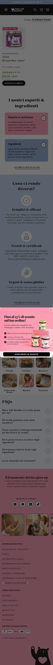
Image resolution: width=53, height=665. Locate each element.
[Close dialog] (50, 310)
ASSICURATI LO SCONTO (26, 354)
